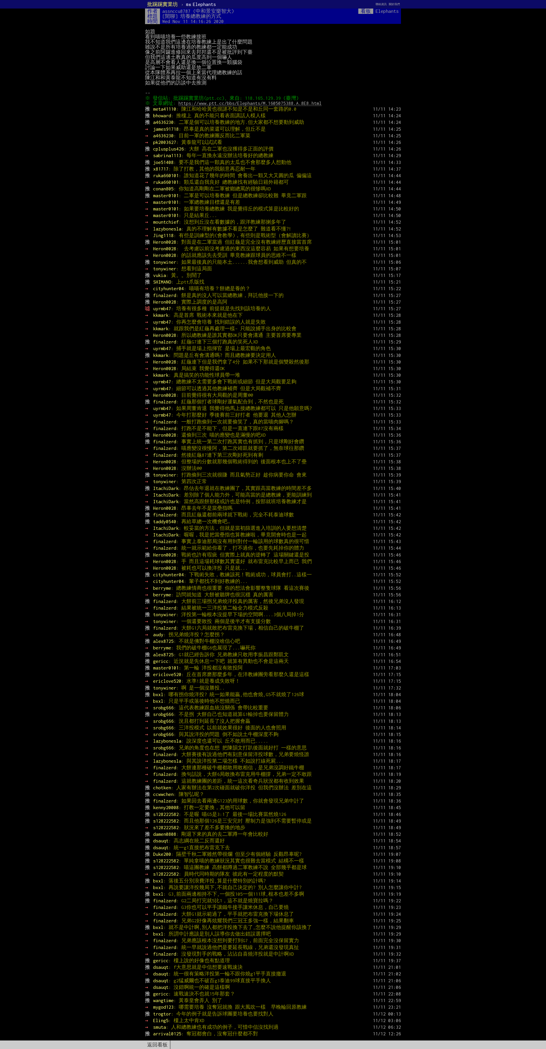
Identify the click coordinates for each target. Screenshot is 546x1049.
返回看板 (157, 1045)
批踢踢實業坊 (162, 4)
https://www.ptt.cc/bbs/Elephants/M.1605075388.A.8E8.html (250, 103)
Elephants (201, 4)
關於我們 (394, 4)
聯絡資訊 (381, 4)
